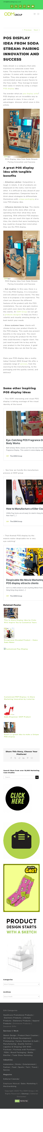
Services (7, 1031)
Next (36, 30)
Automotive (8, 1064)
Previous (28, 30)
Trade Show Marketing (22, 1055)
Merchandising (9, 1086)
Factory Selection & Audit (27, 1041)
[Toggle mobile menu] (38, 14)
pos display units (30, 93)
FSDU (6, 1052)
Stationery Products (22, 1021)
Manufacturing (9, 1044)
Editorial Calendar (11, 1079)
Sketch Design (9, 1035)
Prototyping (8, 1041)
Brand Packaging (18, 1052)
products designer (13, 315)
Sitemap (25, 1094)
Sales (23, 1083)
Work (16, 1031)
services (23, 364)
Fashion (6, 1067)
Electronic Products (12, 1018)
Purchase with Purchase (24, 1049)
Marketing (31, 1083)
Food (14, 1067)
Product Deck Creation (28, 1035)
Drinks (18, 1064)
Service (6, 1070)
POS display (8, 88)
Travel (34, 1067)
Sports (21, 1067)
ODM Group (22, 312)
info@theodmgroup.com (12, 2)
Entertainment (29, 1064)
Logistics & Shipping (12, 1047)
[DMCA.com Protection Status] (21, 1101)
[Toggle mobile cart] (34, 14)
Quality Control (25, 1044)
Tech (28, 1067)
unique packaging (26, 199)
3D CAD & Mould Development (17, 1038)
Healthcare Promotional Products (18, 1015)
